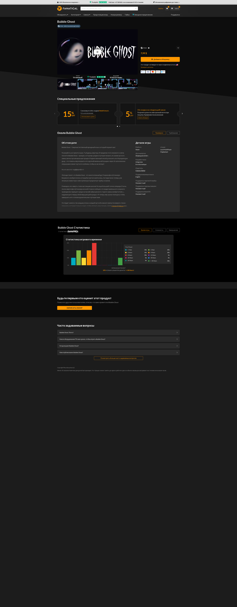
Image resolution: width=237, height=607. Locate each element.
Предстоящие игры (100, 15)
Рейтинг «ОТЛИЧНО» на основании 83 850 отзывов (126, 2)
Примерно (159, 133)
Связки (86, 15)
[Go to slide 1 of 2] (117, 126)
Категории (75, 15)
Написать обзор (74, 308)
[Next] (182, 113)
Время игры (145, 230)
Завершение (173, 230)
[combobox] (118, 8)
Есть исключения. (87, 113)
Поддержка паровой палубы (146, 181)
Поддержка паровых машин (146, 186)
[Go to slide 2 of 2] (119, 126)
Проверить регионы (147, 67)
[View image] (67, 84)
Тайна (127, 15)
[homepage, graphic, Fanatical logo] (67, 8)
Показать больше (118, 206)
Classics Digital (140, 170)
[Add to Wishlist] (178, 48)
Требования (173, 133)
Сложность (159, 230)
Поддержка (175, 15)
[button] (68, 2)
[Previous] (54, 113)
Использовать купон (88, 116)
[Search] (136, 8)
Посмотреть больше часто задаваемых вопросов (118, 358)
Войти (160, 8)
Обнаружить (62, 15)
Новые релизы (116, 15)
